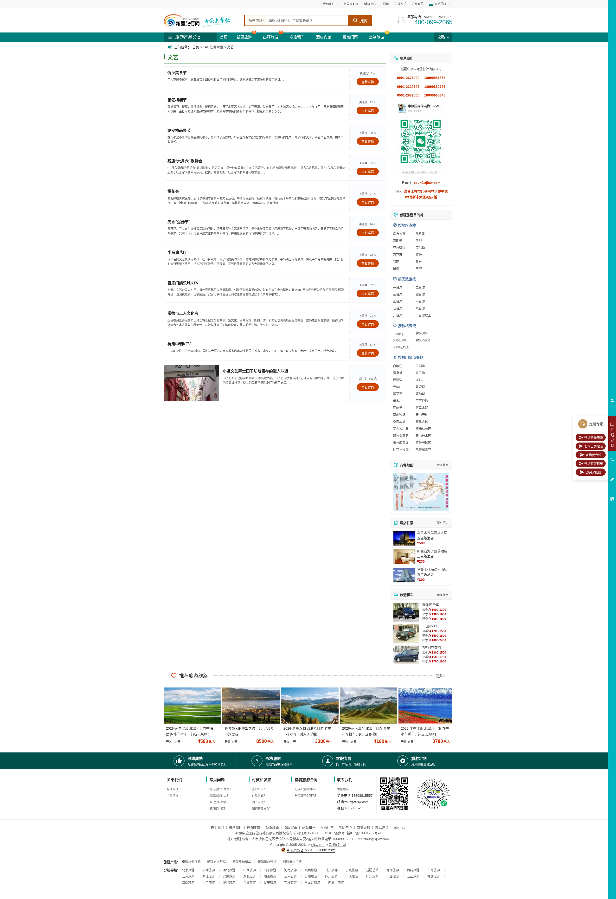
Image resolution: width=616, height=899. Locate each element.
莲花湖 (397, 394)
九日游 (397, 315)
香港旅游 (208, 882)
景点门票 (350, 37)
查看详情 (367, 82)
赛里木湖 (422, 408)
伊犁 (419, 241)
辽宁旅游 (270, 882)
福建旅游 (433, 876)
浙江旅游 (208, 876)
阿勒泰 (397, 241)
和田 (396, 261)
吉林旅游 (290, 882)
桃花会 (173, 191)
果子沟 (420, 373)
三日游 (397, 294)
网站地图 (254, 827)
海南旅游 (188, 882)
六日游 (420, 301)
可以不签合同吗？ (306, 789)
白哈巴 (397, 366)
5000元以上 (401, 347)
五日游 (397, 301)
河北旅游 (229, 870)
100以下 (398, 334)
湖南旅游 (270, 876)
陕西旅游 (311, 870)
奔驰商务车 (430, 605)
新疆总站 (372, 870)
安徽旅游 (229, 876)
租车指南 (443, 595)
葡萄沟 (397, 380)
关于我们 (217, 827)
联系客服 (418, 4)
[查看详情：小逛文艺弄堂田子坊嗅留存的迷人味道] (191, 383)
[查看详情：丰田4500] (406, 633)
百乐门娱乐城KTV (183, 283)
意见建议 (343, 789)
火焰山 (397, 387)
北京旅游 (188, 870)
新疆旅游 (244, 37)
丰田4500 (429, 626)
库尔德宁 (399, 408)
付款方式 (400, 4)
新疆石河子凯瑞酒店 (432, 551)
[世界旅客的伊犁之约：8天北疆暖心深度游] (249, 705)
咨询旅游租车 (593, 463)
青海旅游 (392, 870)
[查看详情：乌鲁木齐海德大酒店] (404, 575)
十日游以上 (423, 315)
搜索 (363, 21)
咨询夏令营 (593, 455)
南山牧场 (399, 415)
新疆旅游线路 (216, 862)
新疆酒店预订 (267, 862)
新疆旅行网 (337, 845)
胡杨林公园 (423, 428)
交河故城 (399, 422)
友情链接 (363, 827)
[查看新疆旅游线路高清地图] (421, 492)
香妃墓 (420, 387)
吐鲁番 (420, 234)
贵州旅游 (311, 876)
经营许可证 (351, 4)
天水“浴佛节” (179, 222)
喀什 (419, 255)
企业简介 (172, 789)
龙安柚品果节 (179, 130)
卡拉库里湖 (401, 442)
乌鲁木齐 (399, 234)
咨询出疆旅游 (593, 446)
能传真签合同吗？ (306, 795)
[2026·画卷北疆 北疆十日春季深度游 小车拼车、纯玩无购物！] (191, 705)
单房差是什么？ (219, 795)
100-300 (421, 333)
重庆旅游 (352, 876)
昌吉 (419, 261)
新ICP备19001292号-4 (364, 833)
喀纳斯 (420, 394)
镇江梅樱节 (177, 100)
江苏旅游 (188, 876)
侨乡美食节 (177, 73)
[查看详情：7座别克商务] (406, 655)
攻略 (441, 37)
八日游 (420, 308)
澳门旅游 (229, 882)
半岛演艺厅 (177, 252)
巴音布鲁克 (423, 449)
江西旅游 (413, 876)
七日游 (397, 308)
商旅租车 (297, 37)
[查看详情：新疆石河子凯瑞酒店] (404, 556)
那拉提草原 (401, 435)
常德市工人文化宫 (182, 313)
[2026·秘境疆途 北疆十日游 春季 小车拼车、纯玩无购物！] (367, 705)
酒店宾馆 (323, 37)
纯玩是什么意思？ (220, 789)
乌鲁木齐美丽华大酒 (432, 533)
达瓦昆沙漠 (401, 449)
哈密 (419, 268)
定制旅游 (376, 37)
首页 (224, 37)
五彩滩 (420, 366)
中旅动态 (172, 795)
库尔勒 (420, 248)
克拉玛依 (399, 248)
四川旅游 (331, 876)
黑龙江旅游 (312, 882)
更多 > (440, 676)
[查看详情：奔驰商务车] (406, 612)
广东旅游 (372, 876)
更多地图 (443, 465)
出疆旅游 (270, 37)
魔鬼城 (397, 373)
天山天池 (422, 415)
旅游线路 (272, 827)
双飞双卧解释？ (219, 802)
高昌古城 (422, 422)
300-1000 (399, 340)
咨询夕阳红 (593, 472)
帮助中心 (370, 4)
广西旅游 (392, 876)
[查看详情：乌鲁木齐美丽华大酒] (404, 538)
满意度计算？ (218, 808)
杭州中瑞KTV (179, 344)
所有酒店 (443, 523)
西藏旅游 (413, 870)
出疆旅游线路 (191, 862)
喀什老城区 (423, 442)
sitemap (399, 827)
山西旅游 (249, 870)
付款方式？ (259, 795)
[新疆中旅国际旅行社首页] (202, 20)
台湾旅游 (249, 882)
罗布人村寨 (401, 428)
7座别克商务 (431, 647)
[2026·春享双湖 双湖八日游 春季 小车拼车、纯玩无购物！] (308, 705)
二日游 (420, 287)
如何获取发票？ (262, 808)
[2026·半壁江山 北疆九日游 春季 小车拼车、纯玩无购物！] (425, 705)
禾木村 (397, 401)
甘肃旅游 (331, 870)
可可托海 (422, 401)
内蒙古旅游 (336, 882)
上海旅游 (433, 870)
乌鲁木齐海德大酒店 (432, 569)
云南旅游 (290, 876)
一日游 (397, 287)
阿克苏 (397, 255)
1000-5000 (423, 340)
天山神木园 (423, 435)
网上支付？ (259, 802)
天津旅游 (208, 870)
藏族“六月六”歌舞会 (184, 161)
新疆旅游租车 (241, 862)
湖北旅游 (249, 876)
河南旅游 (290, 870)
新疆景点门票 (292, 862)
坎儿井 (420, 380)
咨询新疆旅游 (593, 437)
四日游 (420, 294)
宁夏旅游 (352, 870)
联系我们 (235, 827)
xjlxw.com (318, 845)
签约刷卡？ (259, 789)
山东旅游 (270, 870)
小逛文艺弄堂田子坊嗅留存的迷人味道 (255, 371)
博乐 (396, 268)
